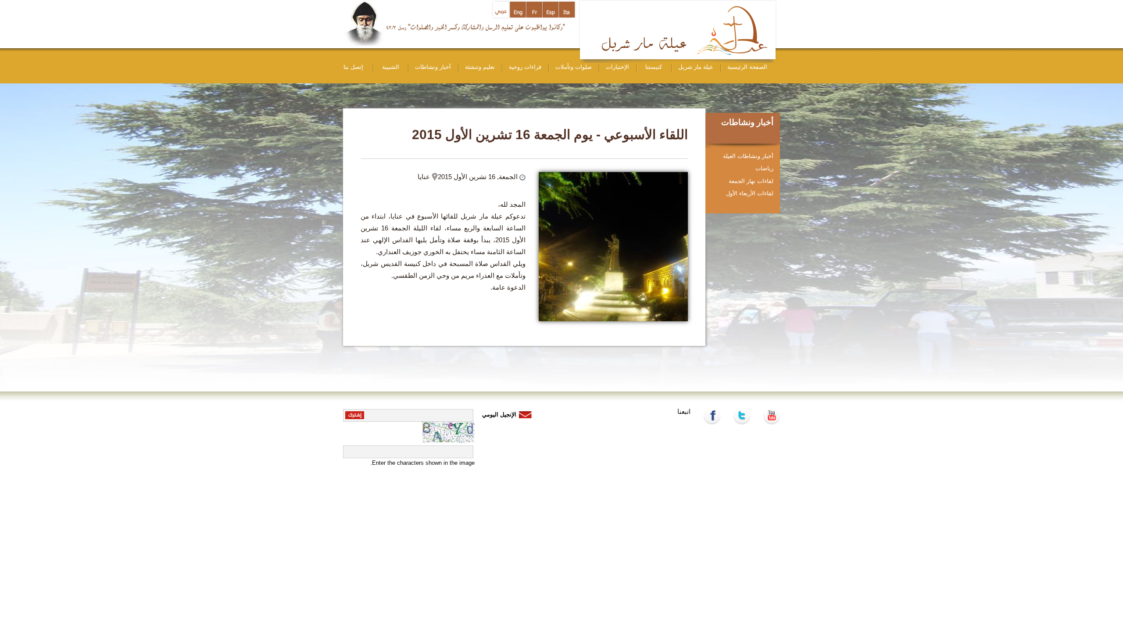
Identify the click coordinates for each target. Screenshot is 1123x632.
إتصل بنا (353, 67)
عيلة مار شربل (695, 67)
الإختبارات (617, 67)
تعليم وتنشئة (480, 67)
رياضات (764, 168)
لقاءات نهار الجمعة (751, 181)
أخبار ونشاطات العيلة (748, 156)
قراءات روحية (525, 67)
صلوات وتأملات (573, 67)
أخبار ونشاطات (433, 67)
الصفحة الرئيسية (747, 67)
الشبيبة (390, 67)
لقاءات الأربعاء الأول (749, 193)
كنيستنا (653, 67)
